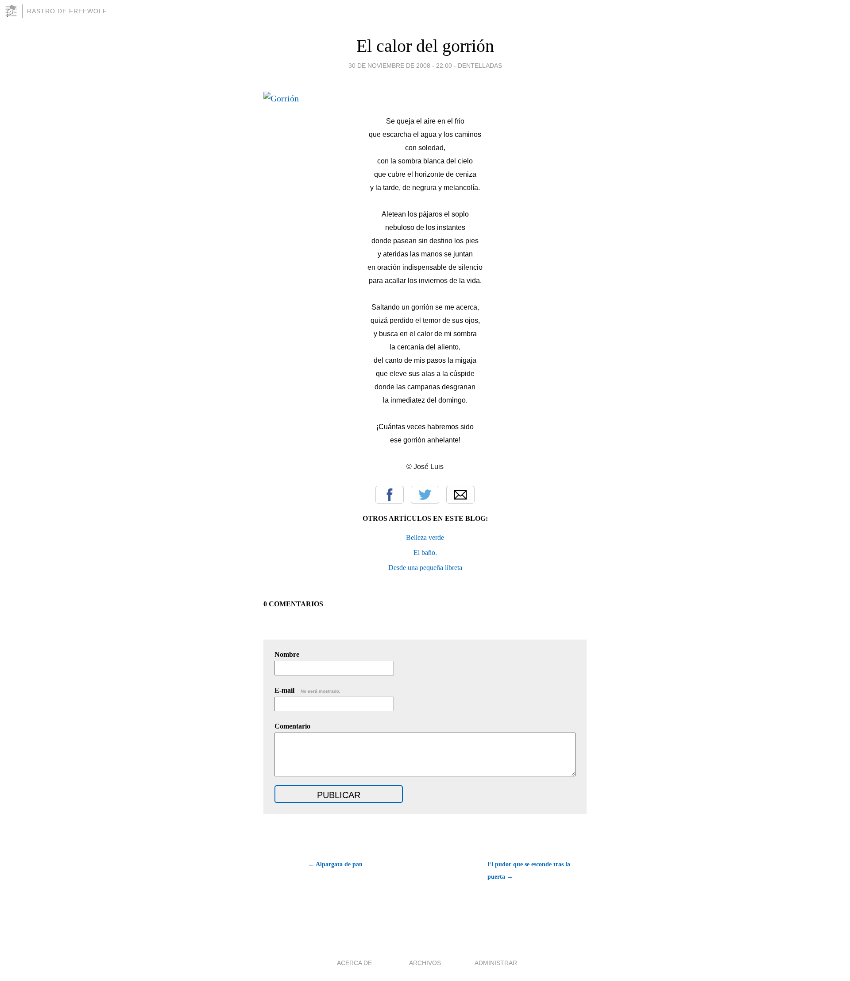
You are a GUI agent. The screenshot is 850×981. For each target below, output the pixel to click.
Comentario (292, 726)
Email (460, 495)
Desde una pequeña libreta (425, 567)
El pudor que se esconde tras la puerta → (528, 870)
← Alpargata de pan (335, 864)
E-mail (307, 690)
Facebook (389, 495)
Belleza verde (425, 537)
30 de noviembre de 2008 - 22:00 (400, 65)
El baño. (425, 552)
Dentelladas (480, 65)
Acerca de (354, 962)
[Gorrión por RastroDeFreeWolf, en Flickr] (281, 98)
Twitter (425, 495)
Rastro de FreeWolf (67, 11)
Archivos (425, 962)
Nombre (286, 654)
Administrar (496, 962)
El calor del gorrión (425, 46)
